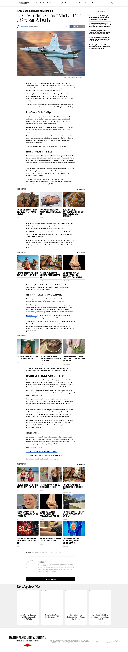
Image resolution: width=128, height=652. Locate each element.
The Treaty (52, 641)
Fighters (50, 552)
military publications (53, 444)
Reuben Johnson (96, 622)
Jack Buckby (47, 620)
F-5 (40, 552)
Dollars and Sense (76, 640)
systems (39, 395)
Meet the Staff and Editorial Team (76, 641)
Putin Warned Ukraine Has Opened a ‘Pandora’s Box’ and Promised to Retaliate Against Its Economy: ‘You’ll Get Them (99, 32)
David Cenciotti (31, 316)
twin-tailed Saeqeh (44, 380)
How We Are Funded (86, 3)
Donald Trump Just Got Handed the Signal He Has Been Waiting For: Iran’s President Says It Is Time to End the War (99, 46)
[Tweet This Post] (74, 26)
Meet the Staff (48, 3)
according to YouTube (56, 228)
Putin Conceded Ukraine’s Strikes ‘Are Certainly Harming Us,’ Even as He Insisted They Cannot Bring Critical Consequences (100, 24)
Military (58, 552)
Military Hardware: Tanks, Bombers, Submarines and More (61, 640)
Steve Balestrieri (25, 26)
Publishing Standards (61, 3)
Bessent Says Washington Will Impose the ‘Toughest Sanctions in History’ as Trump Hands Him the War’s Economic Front (99, 39)
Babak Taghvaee (31, 299)
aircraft (42, 146)
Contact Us (73, 3)
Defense (37, 552)
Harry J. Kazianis (23, 622)
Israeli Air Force (31, 427)
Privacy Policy (86, 641)
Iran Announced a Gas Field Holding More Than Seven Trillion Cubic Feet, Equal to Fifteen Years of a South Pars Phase (99, 17)
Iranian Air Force (52, 393)
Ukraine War (57, 641)
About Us (38, 3)
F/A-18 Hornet (54, 182)
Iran (54, 552)
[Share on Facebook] (71, 26)
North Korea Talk (84, 640)
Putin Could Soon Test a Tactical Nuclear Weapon (42, 459)
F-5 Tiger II (45, 552)
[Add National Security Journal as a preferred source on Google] (65, 26)
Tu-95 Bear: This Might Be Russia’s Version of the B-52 (44, 455)
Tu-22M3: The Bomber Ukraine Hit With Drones (41, 452)
